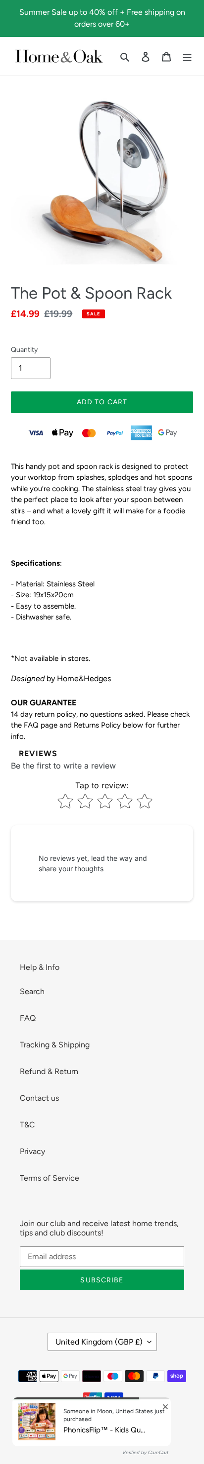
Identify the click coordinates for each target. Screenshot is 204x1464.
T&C (27, 1124)
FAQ (28, 1018)
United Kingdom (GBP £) (99, 1342)
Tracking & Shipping (55, 1044)
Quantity (24, 350)
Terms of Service (49, 1178)
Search (32, 991)
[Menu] (187, 56)
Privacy (32, 1151)
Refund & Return (49, 1071)
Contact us (39, 1098)
